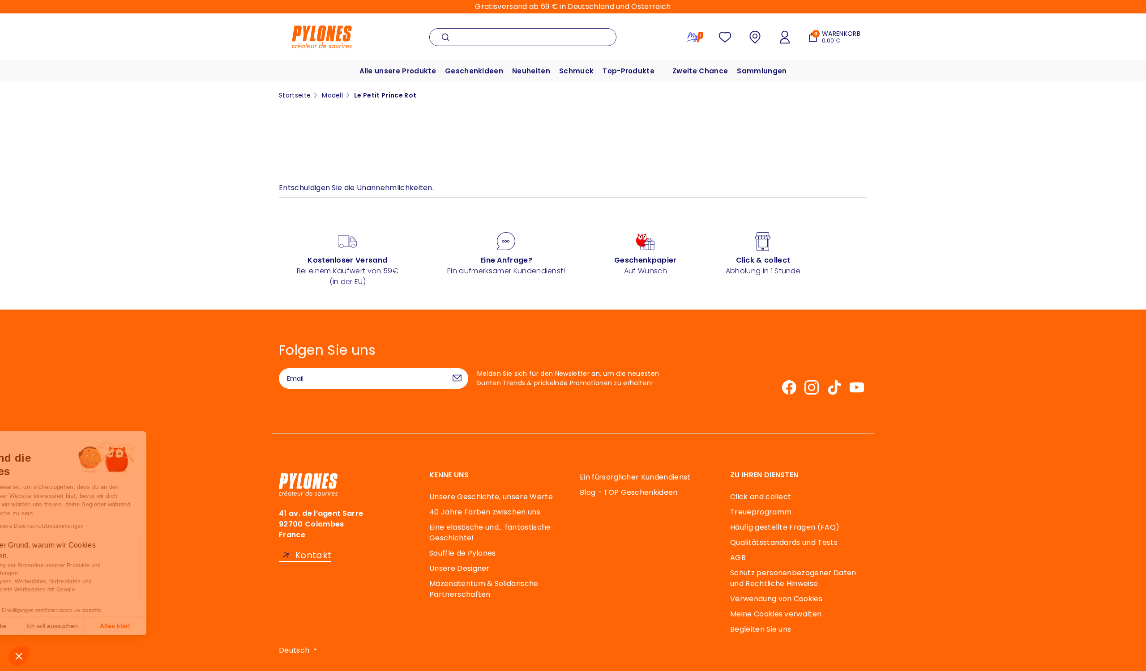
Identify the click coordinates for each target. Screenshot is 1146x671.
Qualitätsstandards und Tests (784, 542)
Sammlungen (762, 71)
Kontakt (313, 555)
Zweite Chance (700, 71)
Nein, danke (40, 625)
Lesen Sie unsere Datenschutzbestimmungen (76, 526)
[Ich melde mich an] (457, 378)
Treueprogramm (760, 512)
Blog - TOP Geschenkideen (629, 492)
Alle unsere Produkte (397, 71)
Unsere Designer (459, 568)
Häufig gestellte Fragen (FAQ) (784, 527)
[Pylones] (322, 36)
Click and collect (760, 497)
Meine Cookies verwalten (775, 614)
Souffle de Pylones (462, 553)
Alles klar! (165, 625)
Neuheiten (531, 71)
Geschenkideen (474, 71)
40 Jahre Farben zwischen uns (484, 512)
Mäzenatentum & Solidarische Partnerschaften (484, 588)
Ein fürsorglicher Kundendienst (635, 477)
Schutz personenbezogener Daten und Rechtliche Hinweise (793, 578)
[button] (19, 656)
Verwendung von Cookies (776, 599)
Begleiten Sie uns (760, 629)
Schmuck (576, 71)
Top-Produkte (628, 71)
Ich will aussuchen (102, 625)
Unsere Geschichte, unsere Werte (491, 497)
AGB (738, 557)
